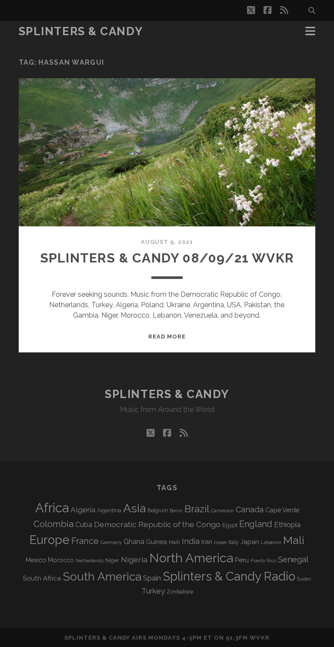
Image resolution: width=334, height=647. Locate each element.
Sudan (304, 579)
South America (102, 576)
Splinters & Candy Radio (229, 576)
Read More (167, 336)
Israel (220, 542)
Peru (242, 560)
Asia (134, 508)
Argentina (109, 511)
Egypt (229, 525)
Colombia (53, 524)
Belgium (157, 511)
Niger (112, 560)
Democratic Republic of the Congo (157, 524)
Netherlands (90, 561)
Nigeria (134, 559)
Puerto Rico (263, 560)
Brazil (196, 508)
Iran (206, 541)
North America (191, 558)
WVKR (259, 637)
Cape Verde (282, 510)
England (255, 524)
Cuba (83, 525)
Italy (233, 542)
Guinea (156, 541)
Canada (250, 509)
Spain (152, 578)
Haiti (174, 542)
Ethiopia (287, 524)
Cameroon (222, 511)
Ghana (134, 542)
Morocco (61, 560)
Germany (111, 542)
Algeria (82, 509)
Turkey (153, 591)
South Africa (42, 578)
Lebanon (271, 542)
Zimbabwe (180, 592)
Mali (293, 540)
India (191, 541)
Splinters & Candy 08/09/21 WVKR (167, 257)
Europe (50, 540)
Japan (249, 542)
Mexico (36, 560)
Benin (176, 510)
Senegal (293, 559)
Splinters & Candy (81, 31)
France (85, 541)
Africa (52, 507)
